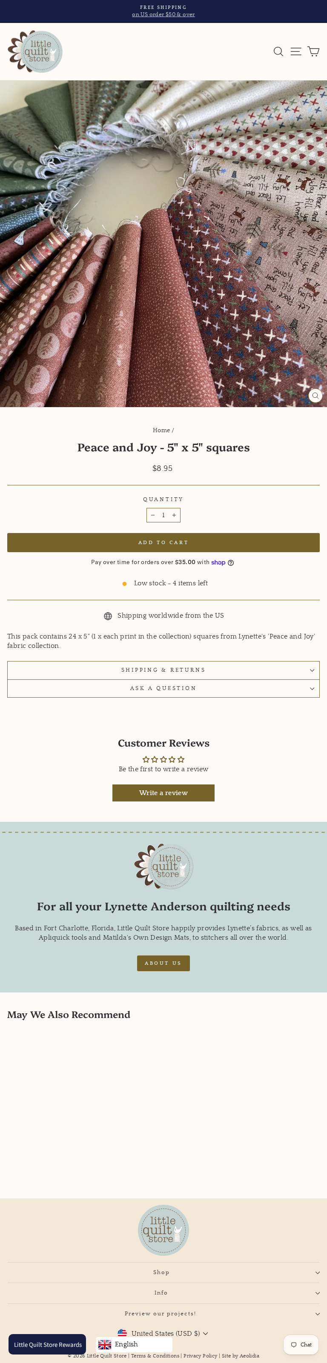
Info (161, 1293)
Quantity (163, 499)
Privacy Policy (200, 1356)
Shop (161, 1272)
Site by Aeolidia (240, 1356)
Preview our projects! (161, 1314)
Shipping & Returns (163, 670)
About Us (163, 963)
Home (161, 430)
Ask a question (163, 688)
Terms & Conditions (155, 1356)
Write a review (163, 793)
